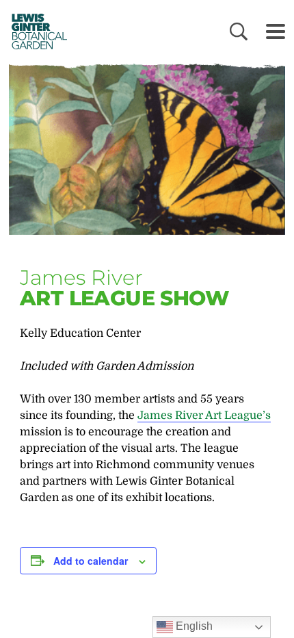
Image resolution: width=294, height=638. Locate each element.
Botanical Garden (35, 31)
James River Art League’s (204, 415)
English (193, 626)
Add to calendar (90, 560)
